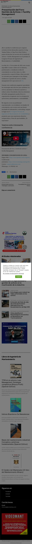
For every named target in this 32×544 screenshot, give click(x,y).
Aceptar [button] (18, 276)
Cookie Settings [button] (8, 276)
